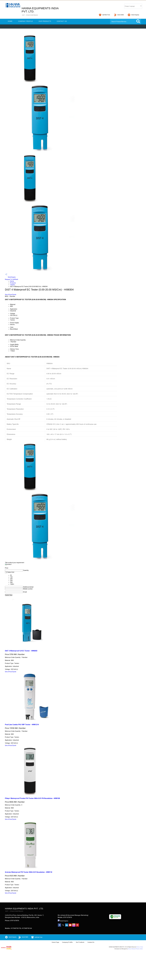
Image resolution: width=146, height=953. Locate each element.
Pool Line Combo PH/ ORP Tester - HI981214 (22, 725)
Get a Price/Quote (10, 294)
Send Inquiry (12, 277)
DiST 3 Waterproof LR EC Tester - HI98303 (21, 651)
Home (10, 21)
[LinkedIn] (66, 926)
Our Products (45, 21)
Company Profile (25, 21)
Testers (12, 285)
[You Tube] (70, 926)
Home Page (55, 942)
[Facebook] (59, 926)
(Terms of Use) (139, 946)
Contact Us (62, 21)
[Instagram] (73, 926)
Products (13, 283)
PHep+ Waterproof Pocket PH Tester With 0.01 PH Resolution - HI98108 (32, 798)
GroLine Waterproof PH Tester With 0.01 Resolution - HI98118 (28, 872)
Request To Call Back (11, 279)
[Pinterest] (77, 926)
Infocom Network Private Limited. (135, 948)
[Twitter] (63, 926)
